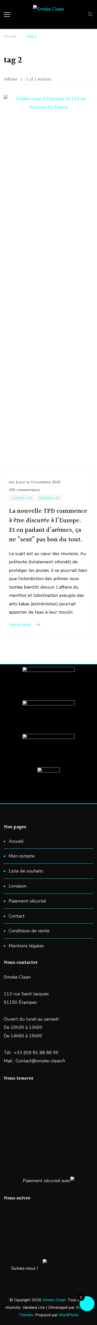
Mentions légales (26, 946)
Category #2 (49, 498)
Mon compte (22, 856)
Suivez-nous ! (24, 1268)
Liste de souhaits (26, 871)
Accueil (16, 841)
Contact (17, 916)
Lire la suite (20, 624)
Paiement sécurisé (27, 901)
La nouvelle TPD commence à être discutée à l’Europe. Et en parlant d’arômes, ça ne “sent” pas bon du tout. (48, 525)
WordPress (68, 1315)
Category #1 (21, 498)
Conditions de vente (29, 931)
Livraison (17, 886)
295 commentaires (24, 490)
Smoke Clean (54, 1300)
